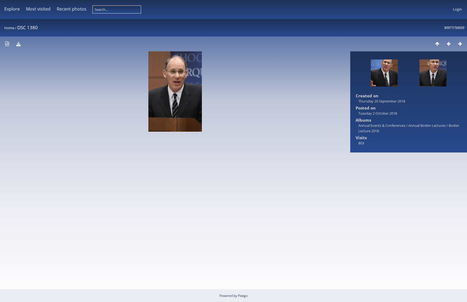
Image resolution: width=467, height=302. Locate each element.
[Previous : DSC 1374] (448, 44)
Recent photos (71, 9)
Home (9, 27)
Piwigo (243, 295)
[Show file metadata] (7, 44)
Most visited (38, 9)
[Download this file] (18, 44)
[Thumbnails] (437, 44)
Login (457, 9)
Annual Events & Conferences (381, 125)
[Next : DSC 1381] (460, 44)
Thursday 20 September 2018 (381, 101)
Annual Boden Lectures (427, 125)
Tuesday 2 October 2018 (377, 113)
